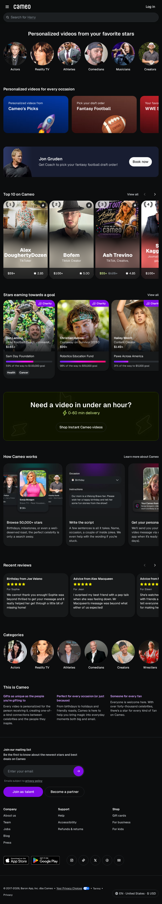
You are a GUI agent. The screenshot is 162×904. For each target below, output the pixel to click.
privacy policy (33, 781)
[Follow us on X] (95, 860)
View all (132, 194)
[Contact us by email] (119, 860)
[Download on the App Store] (16, 860)
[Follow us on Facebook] (107, 860)
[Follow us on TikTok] (83, 860)
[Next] (155, 194)
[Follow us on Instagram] (72, 860)
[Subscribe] (78, 771)
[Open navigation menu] (7, 7)
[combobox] (83, 17)
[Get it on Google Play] (45, 860)
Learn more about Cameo (141, 457)
